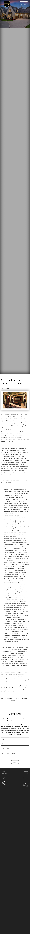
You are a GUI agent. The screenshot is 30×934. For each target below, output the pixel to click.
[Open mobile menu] (15, 4)
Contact (24, 4)
